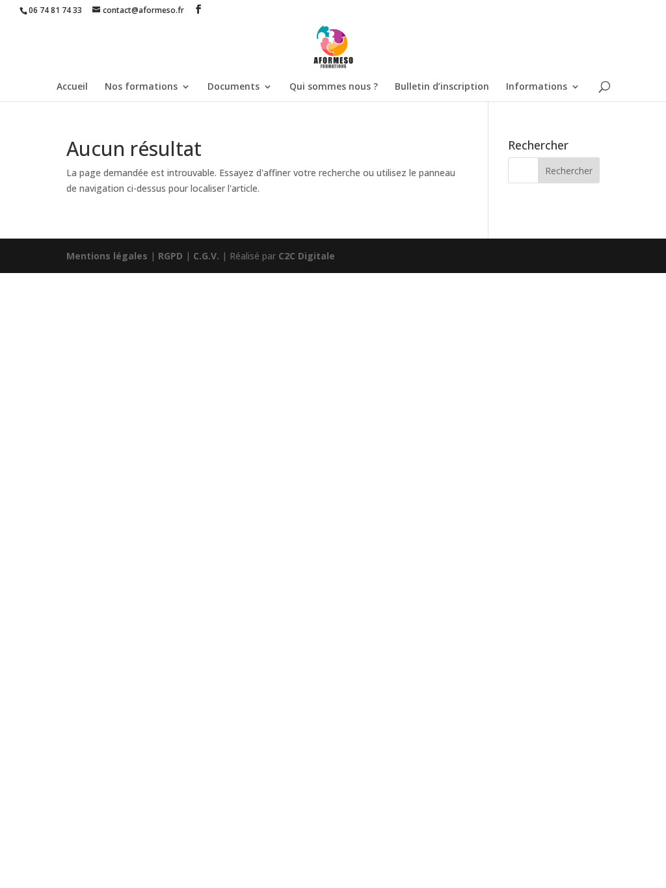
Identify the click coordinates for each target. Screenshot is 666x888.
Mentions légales (107, 256)
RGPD (170, 256)
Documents (233, 87)
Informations (536, 87)
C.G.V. (206, 256)
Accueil (72, 87)
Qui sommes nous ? (333, 87)
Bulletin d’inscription (442, 87)
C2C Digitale (306, 256)
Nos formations (141, 87)
